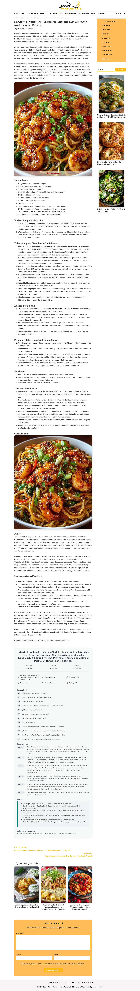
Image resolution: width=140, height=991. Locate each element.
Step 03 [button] (20, 766)
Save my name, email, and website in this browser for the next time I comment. (54, 964)
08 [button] (19, 722)
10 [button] (19, 730)
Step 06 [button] (20, 793)
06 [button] (19, 714)
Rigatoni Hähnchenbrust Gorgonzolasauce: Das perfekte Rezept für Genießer (53, 907)
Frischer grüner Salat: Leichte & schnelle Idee (111, 210)
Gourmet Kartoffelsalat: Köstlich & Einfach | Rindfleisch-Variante (111, 115)
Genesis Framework (64, 987)
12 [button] (19, 739)
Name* (18, 955)
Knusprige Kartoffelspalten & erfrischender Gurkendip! (27, 905)
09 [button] (19, 726)
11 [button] (18, 735)
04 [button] (19, 705)
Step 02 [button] (20, 758)
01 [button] (19, 693)
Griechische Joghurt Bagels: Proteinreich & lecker (109, 163)
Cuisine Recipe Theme (50, 987)
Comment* (20, 933)
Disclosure (75, 987)
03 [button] (19, 701)
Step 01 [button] (20, 747)
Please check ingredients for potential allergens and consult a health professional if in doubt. (48, 833)
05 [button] (19, 710)
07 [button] (19, 718)
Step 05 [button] (20, 784)
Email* (56, 955)
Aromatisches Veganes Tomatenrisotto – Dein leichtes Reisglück (80, 907)
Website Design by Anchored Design (91, 987)
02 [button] (19, 697)
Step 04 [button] (20, 776)
